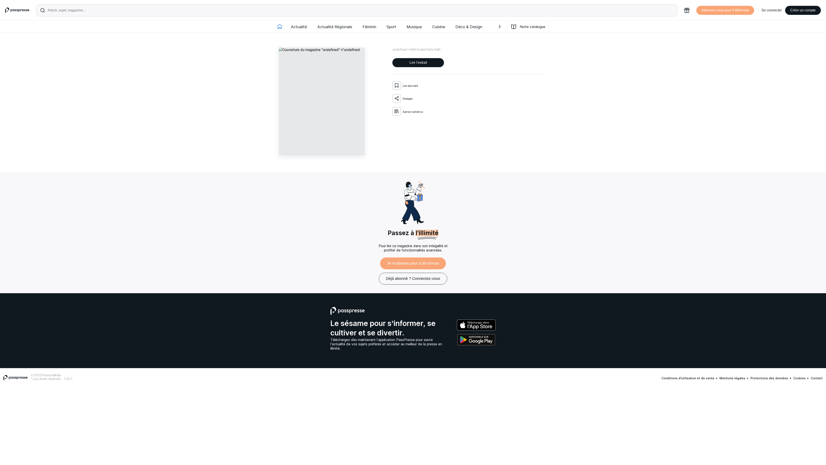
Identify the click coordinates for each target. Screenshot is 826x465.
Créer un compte (803, 10)
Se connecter (771, 10)
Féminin (369, 27)
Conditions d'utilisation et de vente (687, 378)
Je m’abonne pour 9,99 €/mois (413, 263)
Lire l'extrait (418, 62)
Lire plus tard (410, 85)
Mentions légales (732, 378)
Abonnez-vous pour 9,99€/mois (725, 10)
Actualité (299, 27)
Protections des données (769, 378)
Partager (408, 98)
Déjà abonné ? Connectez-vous (413, 278)
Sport (391, 27)
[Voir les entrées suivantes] (499, 26)
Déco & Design (468, 27)
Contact (817, 378)
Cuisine (438, 27)
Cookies (799, 378)
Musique (414, 27)
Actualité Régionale (334, 27)
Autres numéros (413, 111)
